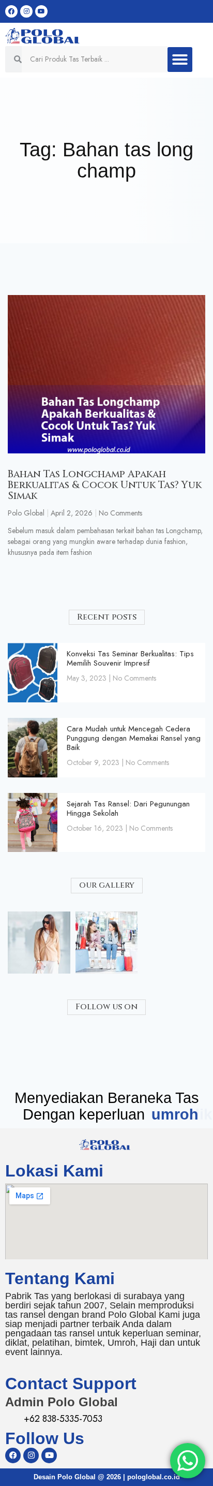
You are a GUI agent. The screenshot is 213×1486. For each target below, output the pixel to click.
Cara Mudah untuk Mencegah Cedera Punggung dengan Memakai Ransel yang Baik (134, 738)
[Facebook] (11, 11)
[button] (180, 59)
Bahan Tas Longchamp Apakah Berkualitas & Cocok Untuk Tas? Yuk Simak (105, 485)
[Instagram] (26, 11)
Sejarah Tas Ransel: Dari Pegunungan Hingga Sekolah (128, 808)
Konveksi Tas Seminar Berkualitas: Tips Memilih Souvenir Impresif (130, 658)
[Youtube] (41, 11)
